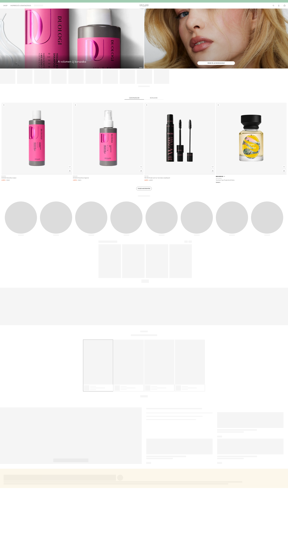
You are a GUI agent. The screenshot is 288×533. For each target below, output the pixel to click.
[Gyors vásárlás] (69, 171)
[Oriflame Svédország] (144, 5)
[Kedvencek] (69, 166)
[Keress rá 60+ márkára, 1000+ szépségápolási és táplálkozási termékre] (273, 5)
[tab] (134, 98)
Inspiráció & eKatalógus (20, 5)
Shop (5, 5)
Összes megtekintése (144, 188)
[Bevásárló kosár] (284, 5)
